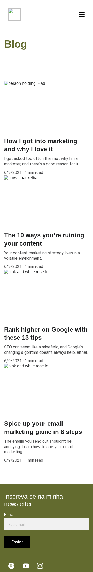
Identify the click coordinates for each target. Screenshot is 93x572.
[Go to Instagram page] (40, 566)
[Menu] (82, 14)
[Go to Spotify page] (11, 566)
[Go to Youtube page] (26, 566)
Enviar (17, 542)
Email (10, 514)
